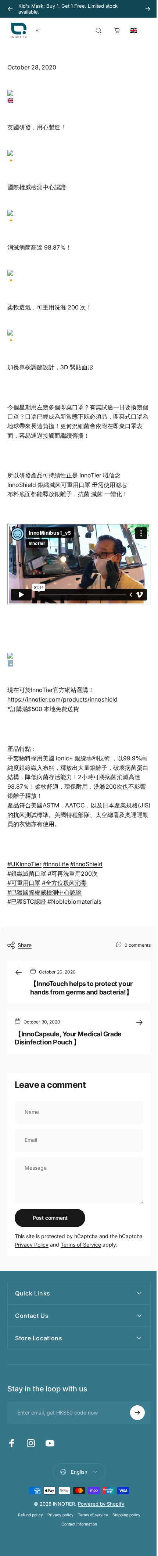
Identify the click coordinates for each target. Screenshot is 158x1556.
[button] (141, 30)
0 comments (138, 945)
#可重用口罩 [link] (23, 882)
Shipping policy (123, 1520)
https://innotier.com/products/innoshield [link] (62, 699)
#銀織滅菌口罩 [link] (26, 873)
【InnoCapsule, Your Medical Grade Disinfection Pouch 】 (68, 1038)
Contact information (76, 1529)
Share (25, 945)
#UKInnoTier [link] (24, 864)
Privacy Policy (32, 1244)
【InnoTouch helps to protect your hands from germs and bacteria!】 (81, 988)
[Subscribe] (132, 1417)
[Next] (148, 9)
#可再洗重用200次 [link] (73, 873)
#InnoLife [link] (56, 864)
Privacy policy (57, 1520)
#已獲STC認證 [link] (26, 901)
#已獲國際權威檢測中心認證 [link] (44, 892)
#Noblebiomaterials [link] (74, 901)
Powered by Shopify (98, 1509)
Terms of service (90, 1520)
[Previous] (10, 9)
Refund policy (27, 1520)
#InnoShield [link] (86, 864)
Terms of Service (81, 1244)
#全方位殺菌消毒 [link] (64, 882)
